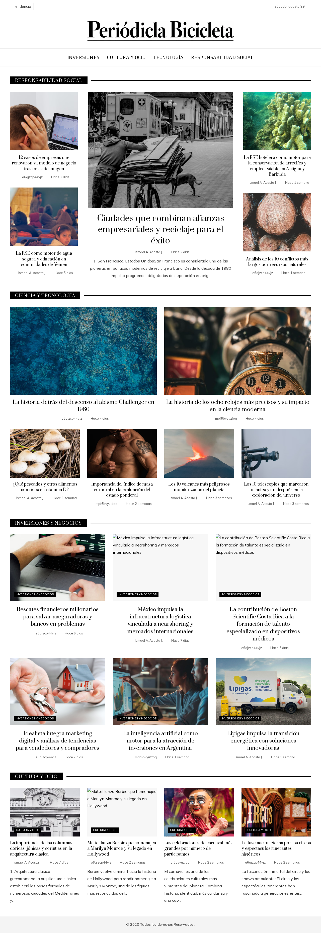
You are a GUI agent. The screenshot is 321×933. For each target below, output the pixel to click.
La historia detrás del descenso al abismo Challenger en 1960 (83, 406)
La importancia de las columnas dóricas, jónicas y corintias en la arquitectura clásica (41, 848)
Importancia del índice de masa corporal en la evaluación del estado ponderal (122, 490)
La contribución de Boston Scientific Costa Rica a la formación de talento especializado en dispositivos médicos (263, 624)
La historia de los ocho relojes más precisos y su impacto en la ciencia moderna (237, 406)
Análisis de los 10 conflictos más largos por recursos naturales (277, 261)
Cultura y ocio (27, 830)
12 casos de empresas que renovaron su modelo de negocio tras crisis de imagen (44, 163)
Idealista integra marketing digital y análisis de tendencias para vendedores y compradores (57, 741)
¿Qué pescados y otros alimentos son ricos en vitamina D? (45, 487)
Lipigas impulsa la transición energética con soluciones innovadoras (263, 741)
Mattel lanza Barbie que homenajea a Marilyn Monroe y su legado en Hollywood (121, 848)
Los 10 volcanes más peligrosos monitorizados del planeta (199, 487)
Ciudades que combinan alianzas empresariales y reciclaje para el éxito (160, 230)
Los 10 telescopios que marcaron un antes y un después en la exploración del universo (276, 490)
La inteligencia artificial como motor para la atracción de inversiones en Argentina (160, 741)
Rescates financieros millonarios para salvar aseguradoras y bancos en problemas (58, 617)
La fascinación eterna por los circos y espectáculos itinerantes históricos (276, 848)
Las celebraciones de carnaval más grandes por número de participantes (198, 848)
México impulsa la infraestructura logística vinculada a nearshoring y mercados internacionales (160, 620)
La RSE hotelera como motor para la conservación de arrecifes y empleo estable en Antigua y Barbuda (277, 166)
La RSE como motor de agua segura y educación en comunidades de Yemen (44, 259)
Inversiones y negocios (35, 594)
